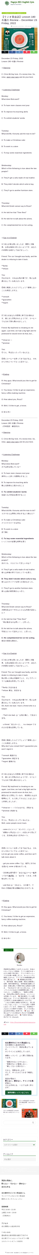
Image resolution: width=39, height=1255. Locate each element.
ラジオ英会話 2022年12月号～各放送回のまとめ (14, 13)
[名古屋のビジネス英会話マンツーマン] (19, 4)
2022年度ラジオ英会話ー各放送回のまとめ (19, 1168)
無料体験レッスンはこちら (18, 1092)
